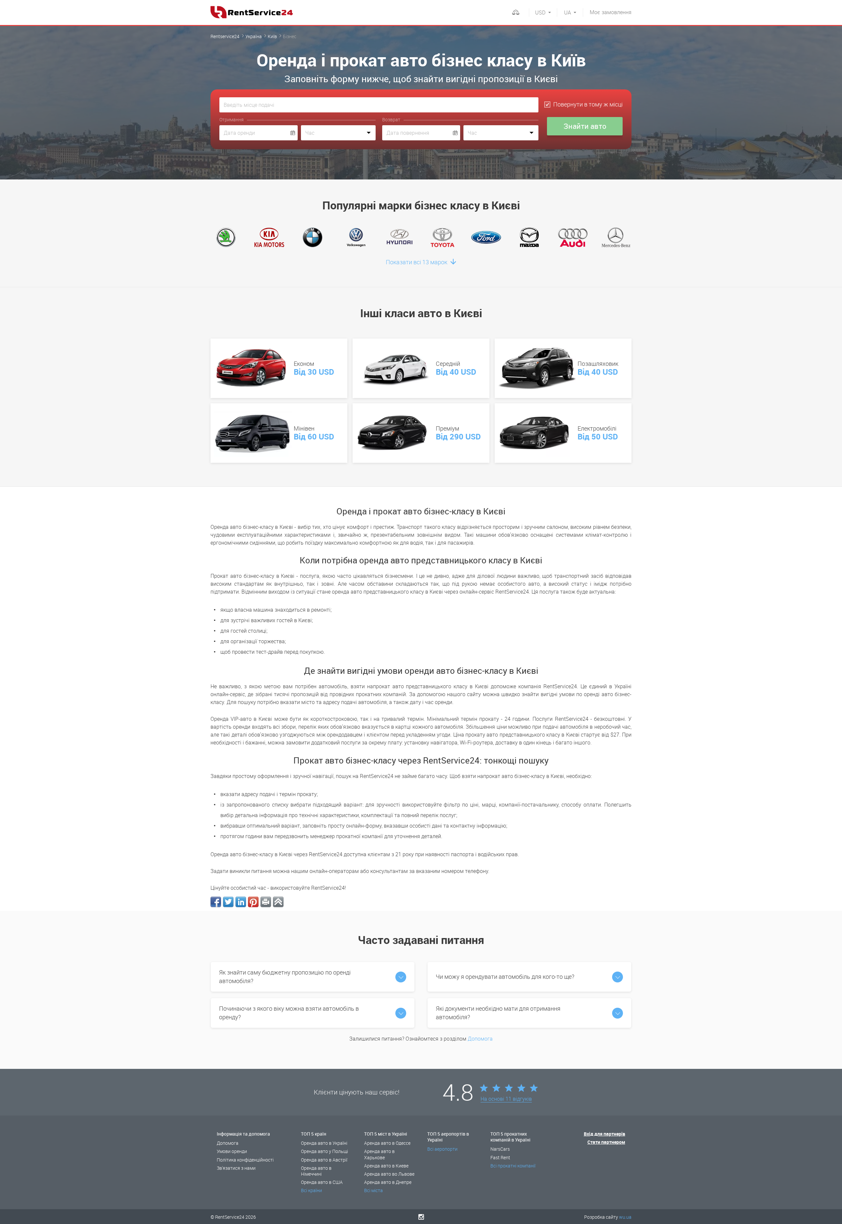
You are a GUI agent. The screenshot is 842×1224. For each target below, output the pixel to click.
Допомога (480, 1038)
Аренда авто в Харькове (379, 1154)
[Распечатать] (265, 902)
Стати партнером (606, 1142)
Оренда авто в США (322, 1182)
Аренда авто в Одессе (387, 1143)
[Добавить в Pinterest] (253, 902)
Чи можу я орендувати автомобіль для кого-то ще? (505, 976)
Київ (272, 36)
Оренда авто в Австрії (324, 1160)
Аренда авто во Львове (389, 1174)
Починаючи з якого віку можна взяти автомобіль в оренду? (289, 1012)
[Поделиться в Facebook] (215, 902)
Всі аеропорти (442, 1149)
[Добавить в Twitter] (228, 902)
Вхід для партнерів (604, 1134)
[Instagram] (421, 1216)
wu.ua (625, 1217)
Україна (253, 36)
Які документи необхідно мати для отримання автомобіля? (498, 1012)
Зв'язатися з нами (236, 1168)
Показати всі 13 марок (417, 262)
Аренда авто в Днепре (387, 1182)
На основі (506, 1099)
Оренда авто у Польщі (324, 1151)
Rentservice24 (224, 36)
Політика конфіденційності (245, 1160)
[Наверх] (278, 902)
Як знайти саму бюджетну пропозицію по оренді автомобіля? (285, 976)
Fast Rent (500, 1157)
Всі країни (311, 1190)
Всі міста (373, 1190)
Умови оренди (232, 1151)
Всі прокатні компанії (512, 1166)
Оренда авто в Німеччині (316, 1171)
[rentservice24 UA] (251, 12)
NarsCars (500, 1149)
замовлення (611, 12)
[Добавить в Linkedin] (240, 902)
